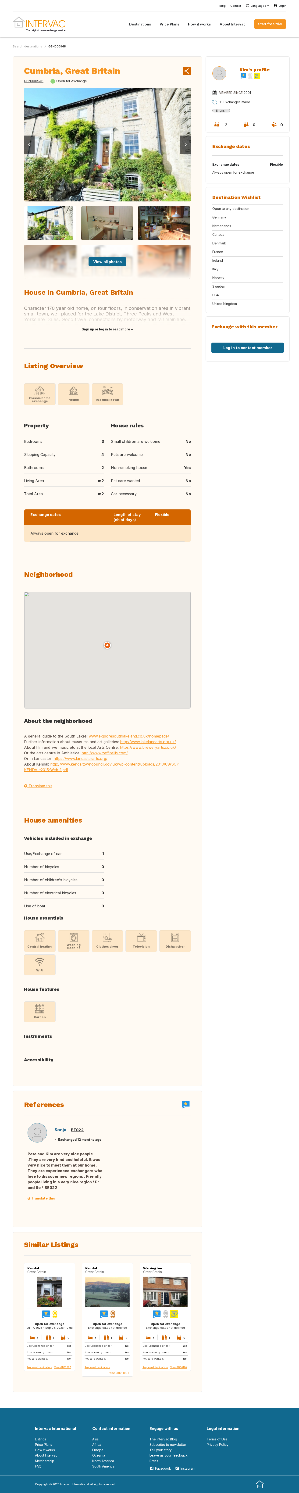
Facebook (163, 1468)
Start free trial (270, 24)
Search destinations (27, 46)
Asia (95, 1439)
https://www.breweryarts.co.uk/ (148, 747)
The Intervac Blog (163, 1439)
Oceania (98, 1455)
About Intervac (46, 1455)
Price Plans (43, 1444)
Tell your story (161, 1450)
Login (282, 5)
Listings (40, 1439)
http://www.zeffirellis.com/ (105, 753)
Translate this (39, 786)
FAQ (38, 1466)
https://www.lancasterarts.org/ (80, 758)
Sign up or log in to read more (106, 329)
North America (103, 1461)
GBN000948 (57, 46)
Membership (44, 1461)
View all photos (107, 261)
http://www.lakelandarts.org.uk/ (148, 741)
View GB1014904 (119, 1372)
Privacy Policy (217, 1444)
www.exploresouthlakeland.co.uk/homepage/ (129, 736)
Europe (97, 1450)
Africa (96, 1444)
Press (154, 1461)
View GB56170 (178, 1367)
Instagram (188, 1468)
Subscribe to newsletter (168, 1444)
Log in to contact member (247, 347)
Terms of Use (217, 1439)
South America (103, 1466)
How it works (45, 1450)
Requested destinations (39, 1367)
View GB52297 (62, 1367)
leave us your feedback (169, 1455)
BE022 (77, 1130)
